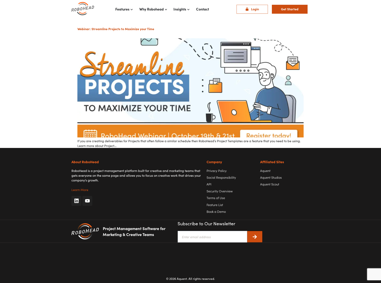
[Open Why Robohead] (166, 9)
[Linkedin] (76, 201)
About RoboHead (85, 161)
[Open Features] (131, 9)
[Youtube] (87, 201)
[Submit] (255, 237)
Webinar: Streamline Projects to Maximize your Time (115, 29)
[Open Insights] (188, 9)
